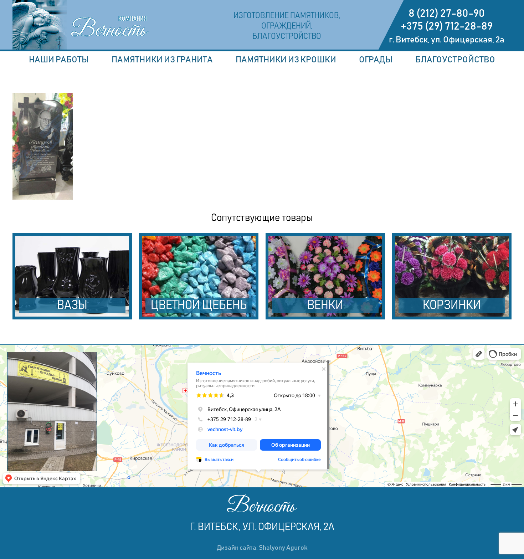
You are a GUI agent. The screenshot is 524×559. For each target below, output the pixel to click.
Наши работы (59, 60)
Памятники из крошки (286, 60)
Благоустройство (455, 60)
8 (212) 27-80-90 (447, 13)
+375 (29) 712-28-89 (447, 26)
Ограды (375, 60)
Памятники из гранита (162, 60)
